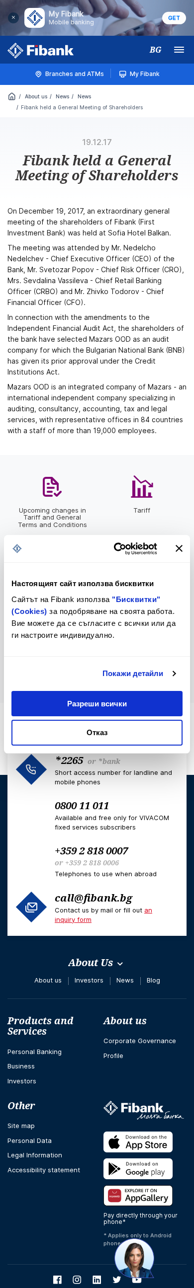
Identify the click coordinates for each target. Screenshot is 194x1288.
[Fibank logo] (40, 51)
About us (35, 96)
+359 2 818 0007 (91, 850)
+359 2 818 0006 (92, 862)
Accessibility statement (43, 1170)
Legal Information (34, 1155)
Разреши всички (97, 703)
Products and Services (40, 1026)
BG (156, 49)
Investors (89, 980)
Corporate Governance (139, 1041)
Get (174, 17)
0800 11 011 (82, 805)
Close (13, 17)
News (61, 96)
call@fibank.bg (93, 898)
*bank (109, 761)
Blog (153, 980)
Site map (21, 1126)
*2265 (69, 760)
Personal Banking (34, 1052)
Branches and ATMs (74, 73)
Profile (113, 1056)
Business (21, 1066)
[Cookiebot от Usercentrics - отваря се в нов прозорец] (117, 548)
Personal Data (29, 1140)
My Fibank (145, 73)
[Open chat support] (134, 1258)
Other (21, 1105)
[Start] (11, 97)
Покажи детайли (132, 673)
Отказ (97, 732)
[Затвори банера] (179, 548)
